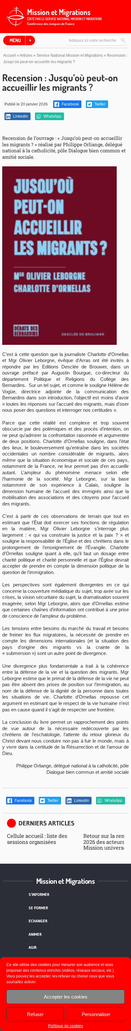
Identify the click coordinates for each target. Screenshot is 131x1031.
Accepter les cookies (65, 996)
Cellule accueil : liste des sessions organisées (37, 838)
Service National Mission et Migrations (70, 55)
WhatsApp (52, 116)
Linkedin (20, 116)
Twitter (99, 104)
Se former (38, 907)
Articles (26, 55)
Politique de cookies (65, 1026)
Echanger (38, 920)
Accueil (9, 55)
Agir (33, 947)
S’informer (39, 894)
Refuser (35, 1014)
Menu (15, 40)
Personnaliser (96, 1014)
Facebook (70, 104)
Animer (35, 934)
